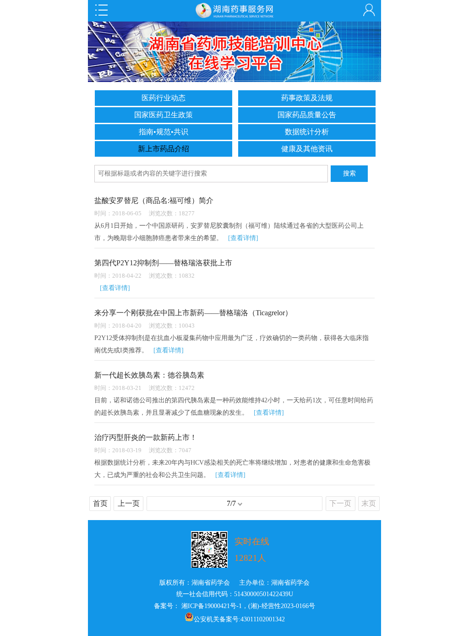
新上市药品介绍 (163, 149)
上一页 (129, 503)
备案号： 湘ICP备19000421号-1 (198, 606)
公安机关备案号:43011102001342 (239, 619)
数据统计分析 (307, 132)
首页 (100, 503)
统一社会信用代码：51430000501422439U (234, 594)
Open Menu (101, 10)
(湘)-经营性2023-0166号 (281, 606)
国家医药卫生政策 (163, 115)
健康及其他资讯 (307, 149)
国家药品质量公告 (307, 115)
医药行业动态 (163, 98)
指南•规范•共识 (163, 132)
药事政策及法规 (307, 98)
